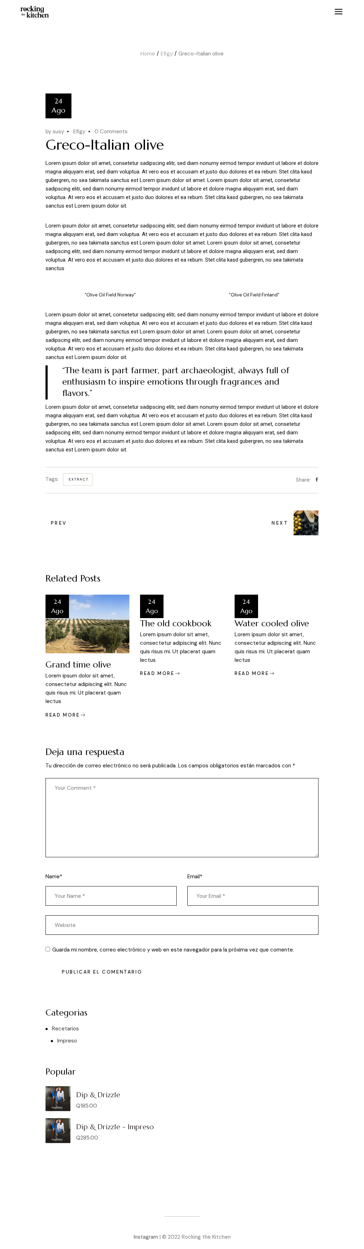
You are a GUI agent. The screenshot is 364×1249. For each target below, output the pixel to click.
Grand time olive (78, 664)
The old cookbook (176, 623)
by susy (55, 131)
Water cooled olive (272, 623)
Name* (54, 876)
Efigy (167, 53)
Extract (79, 479)
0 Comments (111, 131)
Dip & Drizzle (98, 1094)
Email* (194, 876)
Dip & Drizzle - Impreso (115, 1126)
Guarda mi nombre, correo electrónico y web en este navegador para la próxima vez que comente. (173, 949)
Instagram (146, 1236)
